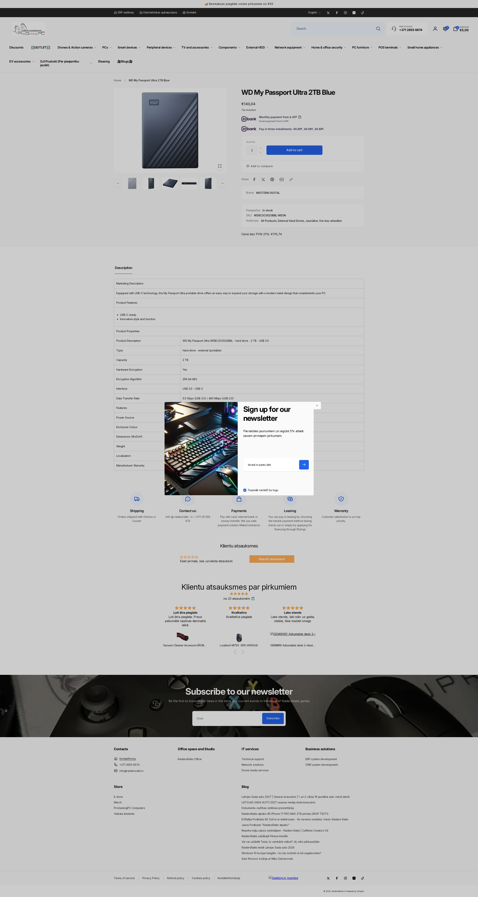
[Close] (317, 405)
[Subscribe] (304, 464)
